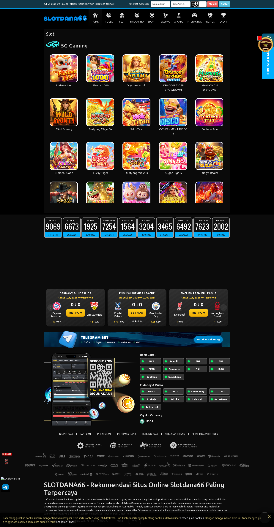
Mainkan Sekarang (208, 339)
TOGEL (109, 21)
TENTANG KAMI (64, 434)
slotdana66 (57, 499)
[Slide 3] (138, 321)
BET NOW (75, 312)
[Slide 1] (133, 321)
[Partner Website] (265, 44)
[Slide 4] (141, 321)
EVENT (223, 21)
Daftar (225, 4)
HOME (95, 21)
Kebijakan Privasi (65, 521)
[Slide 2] (135, 321)
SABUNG (165, 21)
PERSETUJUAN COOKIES (205, 434)
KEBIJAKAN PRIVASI (175, 434)
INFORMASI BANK (126, 434)
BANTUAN (85, 434)
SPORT (152, 21)
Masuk (213, 4)
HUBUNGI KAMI (150, 434)
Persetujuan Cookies (192, 518)
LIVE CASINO (137, 21)
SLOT (122, 21)
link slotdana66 (171, 510)
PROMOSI (210, 21)
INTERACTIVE (194, 21)
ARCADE (178, 21)
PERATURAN (104, 434)
